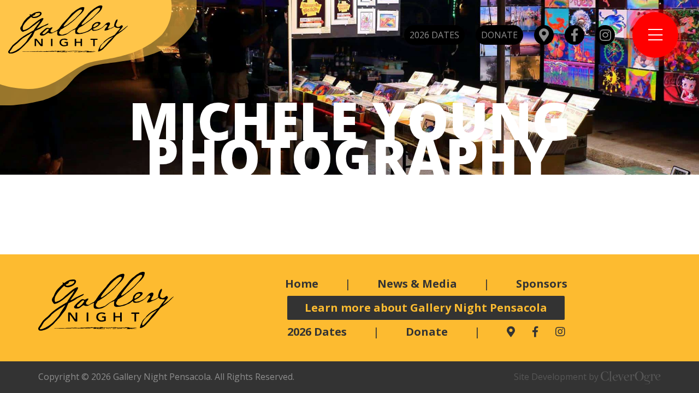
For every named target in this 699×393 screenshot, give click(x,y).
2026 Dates (434, 35)
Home (301, 283)
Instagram (605, 35)
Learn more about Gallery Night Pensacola (426, 307)
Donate (499, 35)
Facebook (574, 35)
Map (544, 35)
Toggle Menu (655, 35)
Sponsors (541, 283)
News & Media (417, 283)
